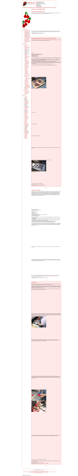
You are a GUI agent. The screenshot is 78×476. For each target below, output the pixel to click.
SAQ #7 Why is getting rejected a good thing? (27, 37)
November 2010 (27, 102)
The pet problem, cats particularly (27, 42)
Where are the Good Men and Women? (27, 62)
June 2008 (26, 114)
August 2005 (26, 134)
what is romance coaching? (47, 471)
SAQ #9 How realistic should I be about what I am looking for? (27, 31)
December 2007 (27, 117)
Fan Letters (26, 93)
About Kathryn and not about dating (27, 92)
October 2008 (26, 112)
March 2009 (26, 110)
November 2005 (27, 132)
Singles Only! (26, 57)
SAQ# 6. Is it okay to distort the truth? (27, 39)
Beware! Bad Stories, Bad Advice (27, 88)
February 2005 (26, 138)
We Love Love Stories (27, 56)
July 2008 (26, 113)
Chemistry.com (27, 81)
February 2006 (26, 130)
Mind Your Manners (27, 66)
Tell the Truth (26, 65)
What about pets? (27, 73)
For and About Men (27, 51)
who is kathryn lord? (32, 471)
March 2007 (26, 122)
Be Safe (26, 69)
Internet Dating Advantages (27, 61)
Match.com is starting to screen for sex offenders (27, 40)
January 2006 (26, 131)
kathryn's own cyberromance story (39, 471)
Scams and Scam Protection (27, 71)
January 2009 (26, 111)
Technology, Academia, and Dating (28, 78)
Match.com (26, 80)
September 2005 (27, 133)
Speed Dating (26, 84)
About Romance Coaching (27, 45)
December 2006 (27, 124)
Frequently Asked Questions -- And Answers (27, 49)
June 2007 (26, 120)
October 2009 (26, 107)
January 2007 (26, 123)
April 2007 (26, 121)
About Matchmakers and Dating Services (27, 86)
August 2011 (26, 96)
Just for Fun (26, 89)
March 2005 (26, 137)
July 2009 (26, 108)
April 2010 (26, 105)
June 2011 (26, 97)
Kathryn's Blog (34, 9)
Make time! (26, 64)
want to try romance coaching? (45, 472)
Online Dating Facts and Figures (27, 79)
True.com (26, 83)
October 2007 (26, 118)
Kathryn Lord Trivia (27, 91)
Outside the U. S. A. (27, 85)
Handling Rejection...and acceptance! (27, 68)
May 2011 (26, 98)
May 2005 (26, 136)
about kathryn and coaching (26, 471)
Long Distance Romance (26, 72)
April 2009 (26, 109)
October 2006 (26, 125)
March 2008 (26, 115)
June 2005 (26, 135)
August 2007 (26, 119)
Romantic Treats (40, 33)
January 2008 (26, 116)
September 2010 (27, 103)
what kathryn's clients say (38, 472)
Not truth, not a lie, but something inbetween (27, 33)
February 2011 (26, 100)
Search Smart (26, 63)
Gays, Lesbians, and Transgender (27, 54)
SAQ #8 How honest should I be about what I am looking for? (27, 35)
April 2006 (26, 129)
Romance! (26, 55)
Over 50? (26, 52)
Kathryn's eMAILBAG (27, 47)
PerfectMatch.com (27, 82)
